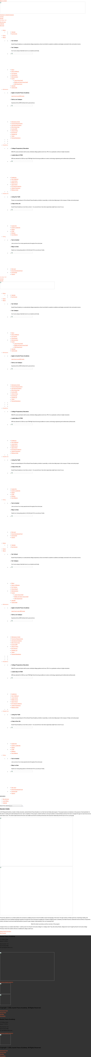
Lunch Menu (6, 801)
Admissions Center (15, 121)
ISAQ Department (18, 84)
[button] (3, 20)
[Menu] (0, 540)
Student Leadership (15, 227)
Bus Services (14, 33)
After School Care (15, 127)
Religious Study (14, 190)
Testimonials (14, 87)
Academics (13, 177)
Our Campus (14, 73)
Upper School (14, 184)
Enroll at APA (14, 129)
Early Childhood (14, 179)
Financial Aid (14, 272)
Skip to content (3, 0)
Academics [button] (5, 145)
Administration (14, 76)
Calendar (13, 32)
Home (4, 30)
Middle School (14, 182)
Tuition (12, 136)
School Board (14, 75)
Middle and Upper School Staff (21, 82)
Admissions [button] (5, 89)
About (4, 37)
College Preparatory (15, 188)
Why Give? (13, 269)
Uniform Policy (14, 130)
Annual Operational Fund (16, 270)
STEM (12, 231)
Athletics (13, 233)
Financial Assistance (15, 138)
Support (13, 274)
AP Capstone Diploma (16, 186)
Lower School (14, 181)
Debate (13, 229)
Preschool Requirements (16, 123)
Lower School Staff (18, 80)
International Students (16, 125)
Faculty (13, 78)
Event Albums (14, 234)
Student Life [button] (5, 193)
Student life (14, 225)
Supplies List (14, 134)
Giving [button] (4, 236)
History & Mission (15, 71)
